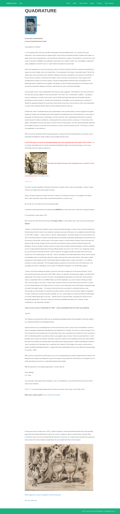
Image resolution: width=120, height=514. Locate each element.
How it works (83, 3)
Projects (99, 3)
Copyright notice (109, 511)
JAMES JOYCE (12, 3)
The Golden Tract (43, 176)
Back (20, 3)
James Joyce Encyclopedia (95, 511)
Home (68, 3)
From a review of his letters (51, 395)
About (75, 3)
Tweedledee (63, 437)
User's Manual (109, 3)
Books (92, 3)
